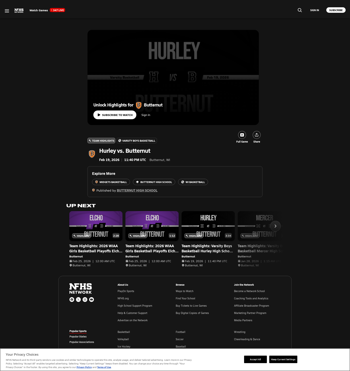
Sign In (145, 115)
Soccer (180, 339)
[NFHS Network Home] (19, 11)
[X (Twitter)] (78, 299)
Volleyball (123, 339)
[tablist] (87, 336)
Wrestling (239, 332)
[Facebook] (71, 299)
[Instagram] (85, 299)
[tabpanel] (199, 339)
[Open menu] (7, 11)
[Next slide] (275, 226)
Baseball (181, 346)
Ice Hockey (124, 346)
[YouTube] (91, 299)
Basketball (124, 332)
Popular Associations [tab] (81, 342)
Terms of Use (104, 367)
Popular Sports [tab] (78, 331)
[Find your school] (299, 10)
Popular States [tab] (78, 336)
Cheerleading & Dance (247, 339)
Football (180, 332)
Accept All (255, 359)
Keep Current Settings (283, 359)
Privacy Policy (84, 367)
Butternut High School (137, 190)
